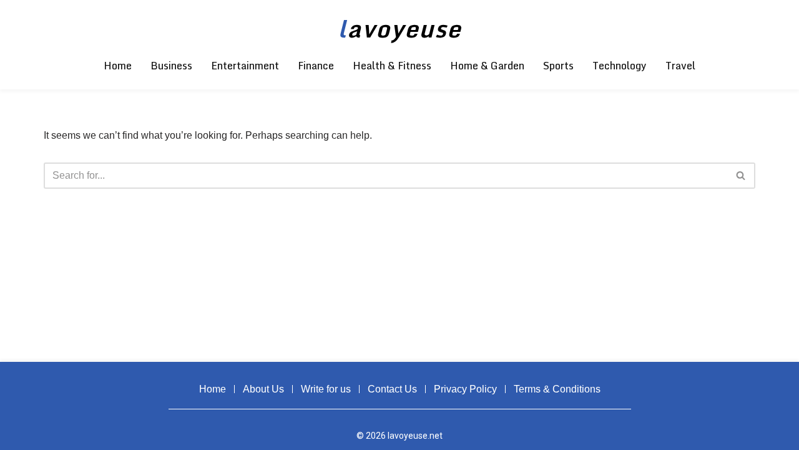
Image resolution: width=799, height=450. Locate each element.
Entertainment (245, 66)
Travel (680, 66)
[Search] (741, 175)
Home (118, 66)
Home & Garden (487, 66)
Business (171, 66)
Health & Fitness (392, 66)
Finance (316, 66)
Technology (619, 66)
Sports (558, 66)
